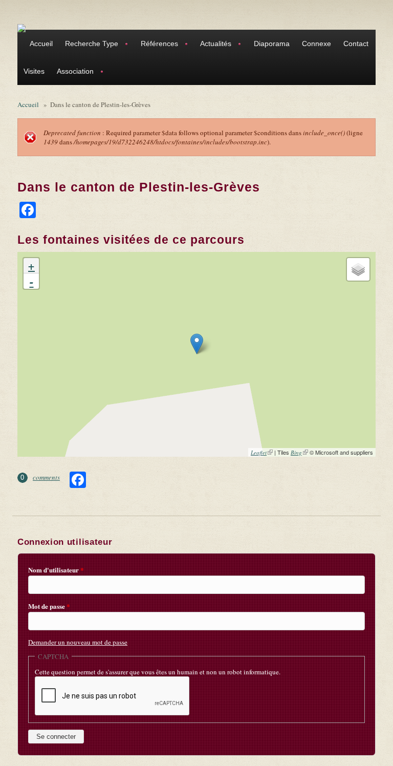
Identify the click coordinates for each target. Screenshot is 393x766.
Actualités (212, 44)
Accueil (41, 43)
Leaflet (262, 452)
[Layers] (358, 269)
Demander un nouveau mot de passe (77, 642)
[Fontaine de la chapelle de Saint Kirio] (196, 343)
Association (72, 72)
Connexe (316, 43)
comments (46, 477)
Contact (355, 43)
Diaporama (272, 43)
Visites (34, 71)
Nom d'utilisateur (56, 569)
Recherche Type (88, 44)
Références (156, 44)
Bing (299, 452)
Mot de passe (49, 606)
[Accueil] (21, 27)
